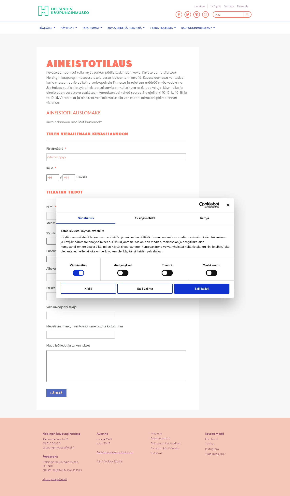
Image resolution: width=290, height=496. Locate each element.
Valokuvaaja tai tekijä (61, 307)
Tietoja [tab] (204, 218)
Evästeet (156, 453)
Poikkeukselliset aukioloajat (115, 452)
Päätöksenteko (161, 438)
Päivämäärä (56, 148)
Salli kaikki (202, 288)
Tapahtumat (90, 27)
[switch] (122, 273)
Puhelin (53, 251)
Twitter (210, 444)
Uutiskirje (200, 6)
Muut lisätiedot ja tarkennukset (68, 345)
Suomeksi (229, 6)
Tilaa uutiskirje (215, 453)
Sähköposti (55, 233)
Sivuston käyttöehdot (165, 448)
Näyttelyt (67, 27)
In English (216, 6)
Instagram (212, 448)
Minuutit (81, 176)
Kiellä (88, 288)
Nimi (51, 207)
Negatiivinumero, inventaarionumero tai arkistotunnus (84, 326)
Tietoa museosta (161, 27)
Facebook (211, 439)
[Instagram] (205, 14)
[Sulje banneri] (228, 205)
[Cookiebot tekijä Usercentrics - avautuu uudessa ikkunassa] (202, 205)
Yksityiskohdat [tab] (145, 218)
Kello (51, 168)
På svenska (243, 6)
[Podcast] (196, 14)
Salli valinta (145, 288)
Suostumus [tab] (86, 218)
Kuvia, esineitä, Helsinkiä (125, 27)
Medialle (156, 433)
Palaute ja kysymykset (166, 443)
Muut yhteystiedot (54, 479)
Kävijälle (45, 27)
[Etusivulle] (63, 11)
